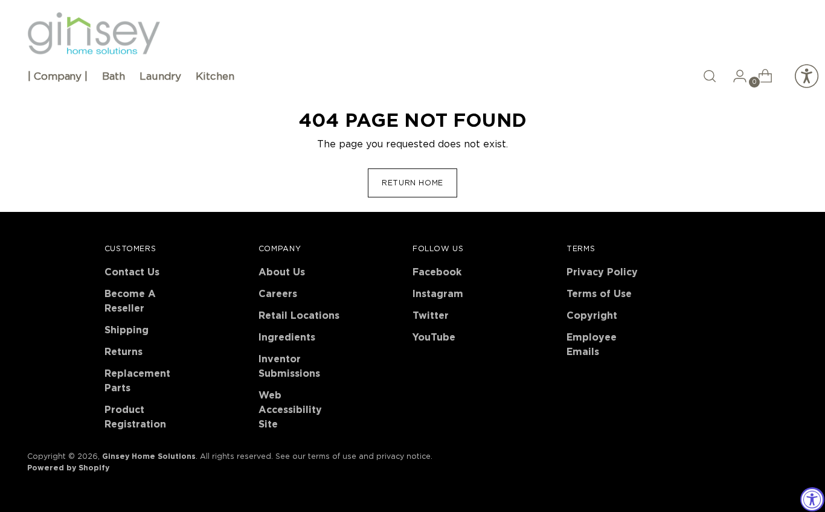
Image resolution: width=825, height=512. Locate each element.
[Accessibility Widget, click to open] (812, 499)
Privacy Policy (602, 272)
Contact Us (131, 272)
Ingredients (286, 337)
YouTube (433, 337)
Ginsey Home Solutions (149, 456)
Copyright (592, 316)
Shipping (126, 330)
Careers (277, 294)
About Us (281, 272)
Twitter (430, 316)
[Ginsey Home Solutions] (93, 34)
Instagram (437, 294)
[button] (710, 76)
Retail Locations (298, 316)
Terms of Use (599, 294)
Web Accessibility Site (290, 410)
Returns (123, 352)
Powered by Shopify (68, 468)
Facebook (436, 272)
